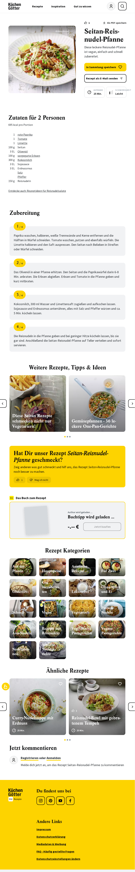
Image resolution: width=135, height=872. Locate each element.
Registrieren (29, 758)
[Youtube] (60, 800)
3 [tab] (70, 436)
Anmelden (54, 758)
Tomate (22, 139)
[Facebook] (70, 800)
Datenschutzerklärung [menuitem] (51, 836)
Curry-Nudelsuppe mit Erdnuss (32, 720)
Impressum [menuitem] (44, 829)
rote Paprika (25, 134)
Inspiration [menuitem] (58, 6)
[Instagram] (41, 800)
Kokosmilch (25, 160)
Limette (22, 143)
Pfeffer (22, 176)
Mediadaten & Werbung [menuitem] (51, 844)
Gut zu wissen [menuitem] (82, 6)
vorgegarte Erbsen (29, 155)
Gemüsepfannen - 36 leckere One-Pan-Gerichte (94, 423)
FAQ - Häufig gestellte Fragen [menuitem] (55, 851)
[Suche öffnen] (122, 6)
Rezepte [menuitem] (37, 6)
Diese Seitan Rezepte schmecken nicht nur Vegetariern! (32, 421)
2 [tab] (67, 436)
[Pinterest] (50, 800)
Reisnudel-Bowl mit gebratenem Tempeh (96, 720)
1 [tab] (65, 436)
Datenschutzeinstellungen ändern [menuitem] (58, 859)
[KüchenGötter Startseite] (15, 6)
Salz (20, 172)
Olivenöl (23, 151)
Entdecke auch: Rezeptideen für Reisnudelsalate (37, 191)
